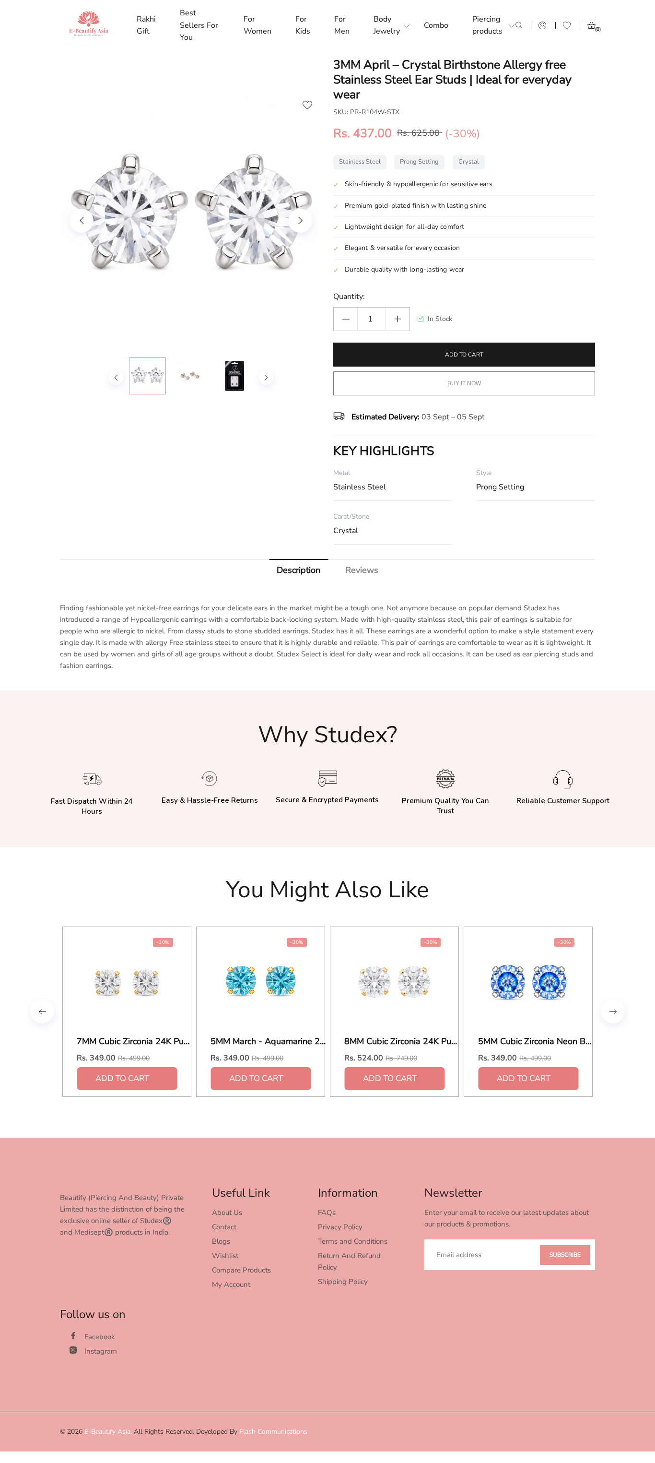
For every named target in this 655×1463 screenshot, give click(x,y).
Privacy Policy (340, 1227)
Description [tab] (298, 570)
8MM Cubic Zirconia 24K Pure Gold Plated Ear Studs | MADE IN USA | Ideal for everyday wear (401, 1041)
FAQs (327, 1212)
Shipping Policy (343, 1281)
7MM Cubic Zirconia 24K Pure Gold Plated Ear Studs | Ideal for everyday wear (134, 1041)
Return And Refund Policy (349, 1261)
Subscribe (565, 1255)
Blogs (221, 1241)
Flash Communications (273, 1431)
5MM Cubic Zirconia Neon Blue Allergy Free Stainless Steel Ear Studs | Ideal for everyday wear (535, 1041)
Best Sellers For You (199, 25)
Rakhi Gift (146, 25)
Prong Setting (419, 161)
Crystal (468, 161)
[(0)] (591, 25)
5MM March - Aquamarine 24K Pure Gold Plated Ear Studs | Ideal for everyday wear (268, 1041)
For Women (257, 25)
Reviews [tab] (361, 570)
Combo (436, 25)
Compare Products (241, 1270)
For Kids (302, 25)
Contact (224, 1227)
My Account (231, 1284)
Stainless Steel (360, 161)
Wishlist (225, 1256)
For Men (342, 25)
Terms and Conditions (352, 1241)
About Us (227, 1212)
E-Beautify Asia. (108, 1431)
